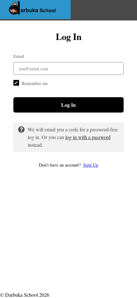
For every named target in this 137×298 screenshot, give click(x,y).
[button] (68, 165)
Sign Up (90, 165)
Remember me (35, 83)
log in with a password (88, 137)
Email (18, 56)
